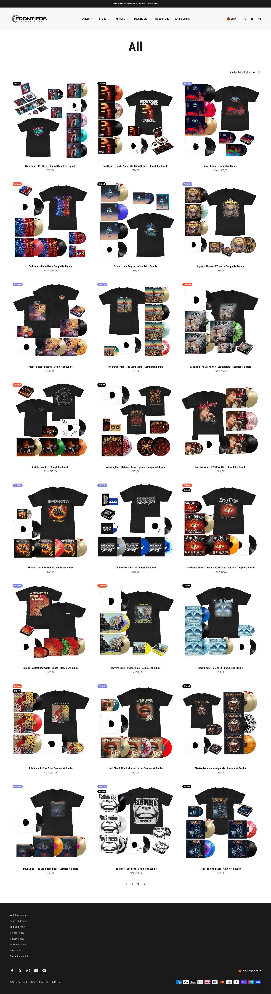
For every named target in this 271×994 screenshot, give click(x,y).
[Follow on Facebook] (12, 970)
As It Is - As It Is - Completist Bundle (50, 467)
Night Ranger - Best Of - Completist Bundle (51, 366)
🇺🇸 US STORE (162, 18)
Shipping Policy (18, 926)
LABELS (86, 18)
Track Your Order (18, 944)
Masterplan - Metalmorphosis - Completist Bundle (220, 768)
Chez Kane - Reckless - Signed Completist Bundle (50, 166)
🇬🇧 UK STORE (182, 18)
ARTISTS (120, 18)
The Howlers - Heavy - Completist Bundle (135, 567)
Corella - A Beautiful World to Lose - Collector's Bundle (51, 667)
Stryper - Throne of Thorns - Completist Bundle (220, 266)
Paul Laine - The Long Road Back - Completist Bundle (50, 868)
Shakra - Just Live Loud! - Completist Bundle (51, 567)
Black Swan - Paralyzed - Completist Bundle (220, 667)
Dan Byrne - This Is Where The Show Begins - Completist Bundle (135, 166)
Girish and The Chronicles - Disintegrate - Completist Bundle (220, 366)
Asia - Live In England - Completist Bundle (135, 266)
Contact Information (20, 956)
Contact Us (15, 950)
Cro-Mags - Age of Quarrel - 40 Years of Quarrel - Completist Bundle (220, 567)
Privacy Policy (17, 938)
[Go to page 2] (144, 884)
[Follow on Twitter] (20, 970)
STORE (102, 18)
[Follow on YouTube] (36, 970)
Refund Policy (17, 932)
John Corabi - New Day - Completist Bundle (51, 768)
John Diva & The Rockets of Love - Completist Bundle (135, 768)
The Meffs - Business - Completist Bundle (135, 868)
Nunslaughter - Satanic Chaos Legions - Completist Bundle (135, 467)
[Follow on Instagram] (28, 970)
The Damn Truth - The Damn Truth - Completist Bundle (135, 366)
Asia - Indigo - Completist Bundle (220, 166)
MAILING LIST (141, 18)
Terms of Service (18, 921)
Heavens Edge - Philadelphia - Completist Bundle (135, 667)
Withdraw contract (19, 915)
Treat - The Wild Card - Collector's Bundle (220, 868)
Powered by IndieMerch (49, 982)
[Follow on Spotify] (44, 970)
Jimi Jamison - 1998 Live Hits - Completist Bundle (220, 467)
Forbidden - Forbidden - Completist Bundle (50, 266)
